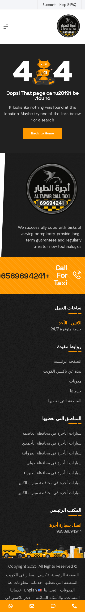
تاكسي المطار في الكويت (27, 575)
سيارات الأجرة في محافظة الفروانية (51, 453)
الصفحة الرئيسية (67, 361)
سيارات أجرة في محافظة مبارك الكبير (49, 482)
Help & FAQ (68, 4)
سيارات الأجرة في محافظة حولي (53, 463)
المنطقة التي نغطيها (64, 401)
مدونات (75, 381)
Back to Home (42, 133)
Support (49, 4)
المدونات (67, 590)
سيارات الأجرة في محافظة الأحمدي (51, 443)
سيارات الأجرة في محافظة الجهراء (52, 472)
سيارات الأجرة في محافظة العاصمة (51, 433)
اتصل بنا (51, 590)
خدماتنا (75, 391)
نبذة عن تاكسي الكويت (62, 371)
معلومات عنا (18, 582)
